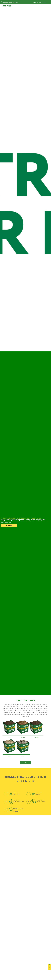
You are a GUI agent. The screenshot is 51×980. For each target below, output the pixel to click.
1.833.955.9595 (42, 2)
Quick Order (49, 966)
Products (25, 762)
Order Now (9, 525)
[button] (23, 693)
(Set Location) (15, 2)
